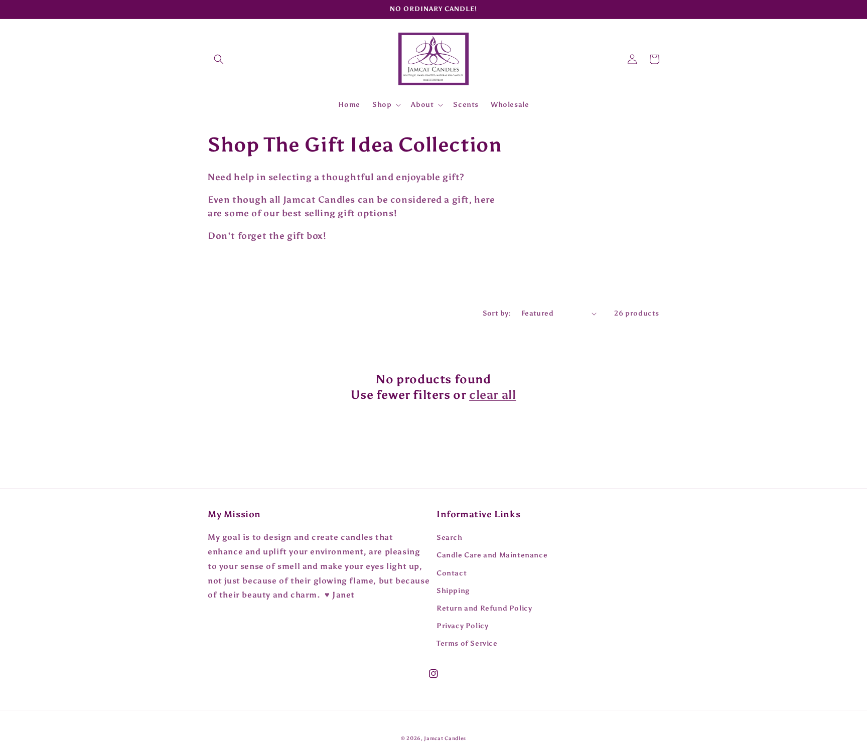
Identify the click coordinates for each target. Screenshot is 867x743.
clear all (492, 394)
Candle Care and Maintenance (492, 555)
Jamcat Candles (445, 738)
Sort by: (497, 313)
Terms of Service (467, 643)
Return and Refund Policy (484, 608)
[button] (219, 59)
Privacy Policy (462, 626)
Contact (452, 573)
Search (450, 537)
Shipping (453, 590)
